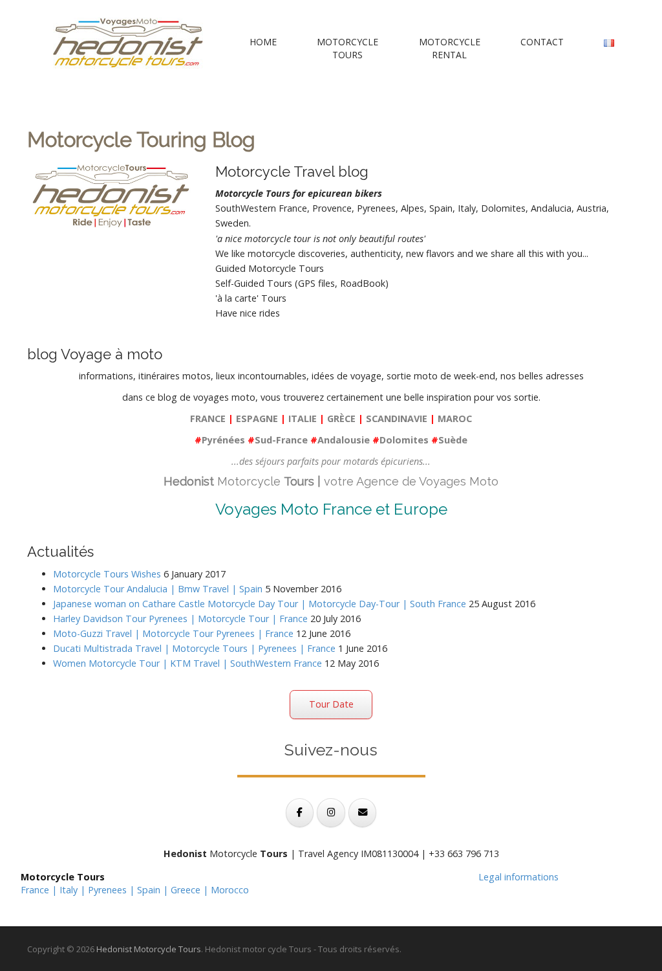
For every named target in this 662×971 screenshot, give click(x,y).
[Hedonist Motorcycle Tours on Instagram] (331, 812)
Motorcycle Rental (449, 48)
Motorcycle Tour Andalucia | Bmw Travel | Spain (157, 589)
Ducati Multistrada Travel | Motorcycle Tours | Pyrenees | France (194, 648)
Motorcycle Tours (347, 48)
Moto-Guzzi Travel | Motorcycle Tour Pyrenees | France (173, 633)
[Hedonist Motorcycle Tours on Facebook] (300, 812)
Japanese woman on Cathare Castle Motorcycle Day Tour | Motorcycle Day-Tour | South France (259, 603)
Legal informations (518, 877)
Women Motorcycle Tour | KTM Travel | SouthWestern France (187, 663)
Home (263, 42)
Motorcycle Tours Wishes (107, 574)
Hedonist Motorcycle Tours (148, 949)
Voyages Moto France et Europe (331, 509)
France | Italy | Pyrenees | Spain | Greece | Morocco (135, 890)
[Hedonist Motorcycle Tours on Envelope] (362, 812)
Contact (542, 42)
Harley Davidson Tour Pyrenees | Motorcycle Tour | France (180, 618)
